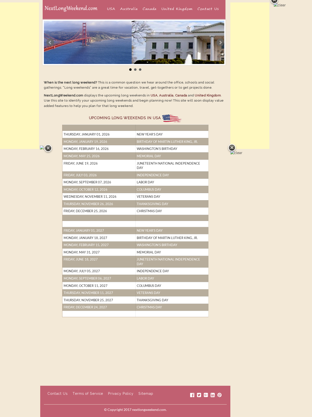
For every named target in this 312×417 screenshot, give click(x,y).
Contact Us (208, 9)
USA (111, 9)
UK (197, 372)
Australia (129, 9)
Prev (50, 42)
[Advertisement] (19, 75)
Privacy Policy (121, 394)
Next (220, 42)
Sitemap (145, 394)
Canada (149, 9)
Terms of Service (88, 394)
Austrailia (109, 372)
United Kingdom (177, 9)
